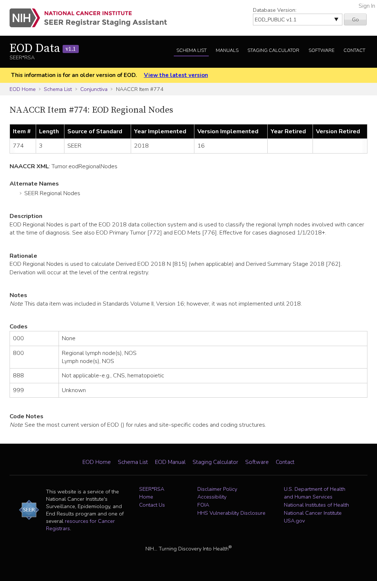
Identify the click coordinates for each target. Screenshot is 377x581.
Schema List (191, 50)
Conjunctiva (94, 89)
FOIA (203, 504)
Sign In (367, 6)
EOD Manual (170, 462)
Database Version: (274, 10)
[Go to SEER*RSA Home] (93, 18)
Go (355, 19)
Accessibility (211, 496)
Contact (354, 50)
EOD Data (43, 48)
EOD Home (23, 89)
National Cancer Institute (313, 513)
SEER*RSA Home (151, 493)
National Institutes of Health (316, 504)
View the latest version (176, 75)
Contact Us (152, 504)
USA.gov (294, 520)
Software (321, 50)
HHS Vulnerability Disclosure (231, 513)
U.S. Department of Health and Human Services (314, 493)
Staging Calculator (273, 50)
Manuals (227, 50)
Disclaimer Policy (217, 489)
